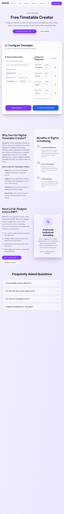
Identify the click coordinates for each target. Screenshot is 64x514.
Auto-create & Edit (47, 108)
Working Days (10, 77)
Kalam (26, 3)
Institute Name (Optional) (14, 61)
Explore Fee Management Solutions (47, 252)
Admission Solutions (10, 262)
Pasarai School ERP (8, 219)
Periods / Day (23, 77)
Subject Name (38, 64)
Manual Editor (17, 108)
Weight (47, 64)
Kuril (20, 3)
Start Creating (45, 31)
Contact (41, 3)
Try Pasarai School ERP (23, 31)
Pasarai (14, 3)
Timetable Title (10, 69)
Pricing (34, 3)
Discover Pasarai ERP (10, 257)
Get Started (56, 3)
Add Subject (54, 58)
